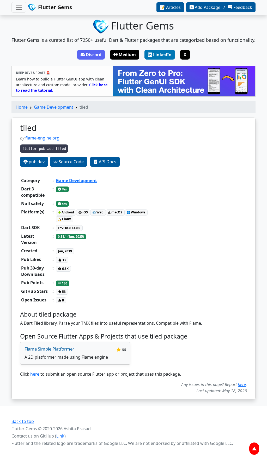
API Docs (107, 162)
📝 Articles (170, 7)
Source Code (71, 162)
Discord (93, 54)
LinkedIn (162, 54)
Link (60, 436)
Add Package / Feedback (223, 7)
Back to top (22, 421)
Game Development (53, 107)
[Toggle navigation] (18, 7)
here (34, 374)
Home (22, 107)
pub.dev (36, 162)
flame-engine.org (42, 138)
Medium (127, 54)
